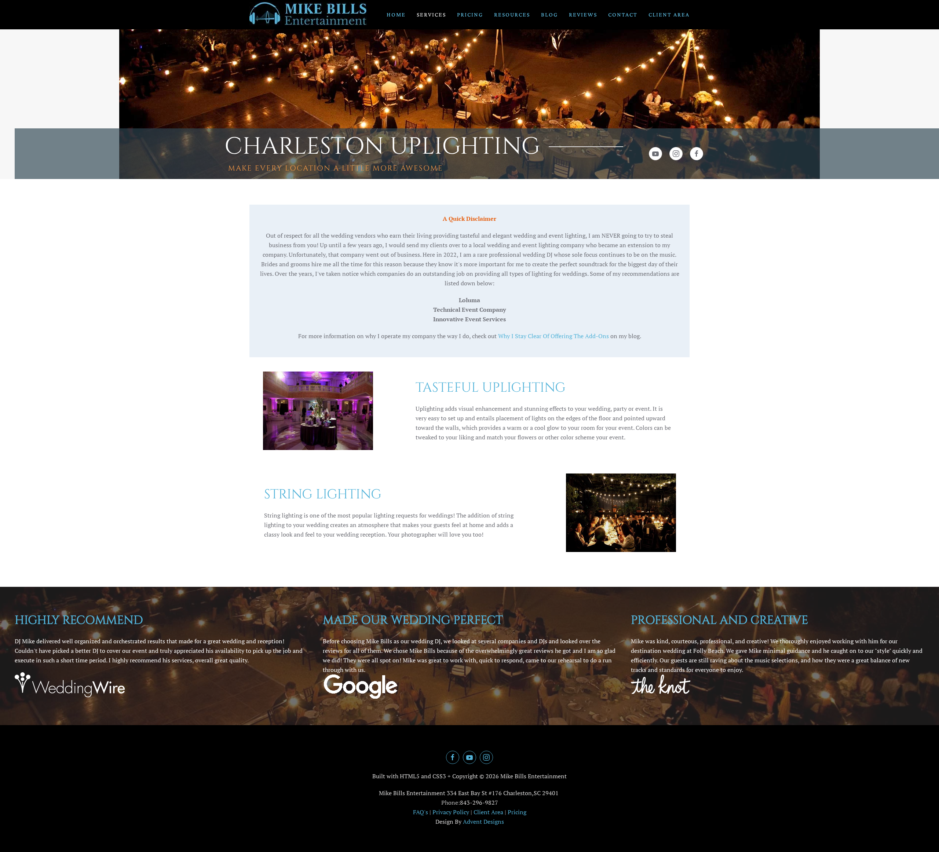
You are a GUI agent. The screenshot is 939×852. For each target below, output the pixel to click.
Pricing (470, 14)
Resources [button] (512, 14)
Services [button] (431, 14)
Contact (622, 14)
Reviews (583, 14)
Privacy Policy (450, 812)
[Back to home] (308, 14)
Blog (549, 14)
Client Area (669, 14)
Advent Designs (483, 822)
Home (396, 14)
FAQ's (420, 812)
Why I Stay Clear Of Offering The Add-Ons (553, 336)
